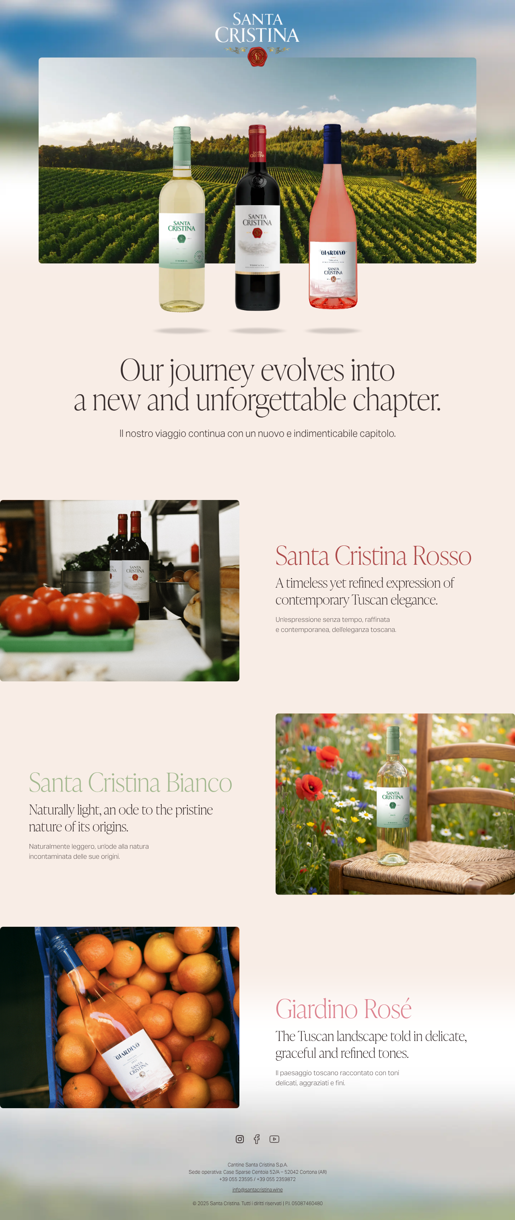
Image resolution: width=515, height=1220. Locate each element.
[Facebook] (257, 1139)
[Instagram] (240, 1139)
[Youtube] (274, 1139)
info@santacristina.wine (258, 1190)
